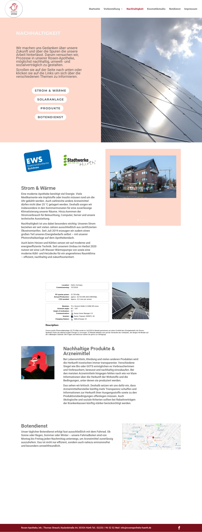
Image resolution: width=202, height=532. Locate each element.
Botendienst (50, 117)
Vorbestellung (112, 9)
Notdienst (175, 9)
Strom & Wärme (50, 90)
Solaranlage (50, 99)
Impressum (190, 9)
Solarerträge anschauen (101, 275)
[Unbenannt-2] (80, 172)
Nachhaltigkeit (135, 9)
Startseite (94, 9)
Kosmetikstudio (156, 9)
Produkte (50, 108)
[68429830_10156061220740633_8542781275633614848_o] (37, 172)
